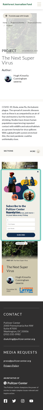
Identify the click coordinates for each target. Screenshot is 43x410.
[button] (21, 209)
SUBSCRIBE (21, 235)
